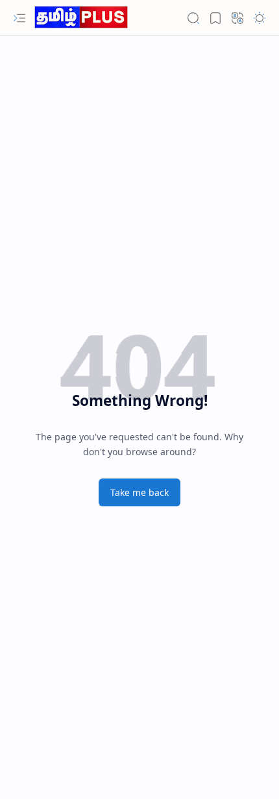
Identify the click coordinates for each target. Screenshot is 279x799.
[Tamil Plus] (81, 18)
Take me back (139, 492)
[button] (19, 18)
